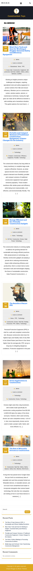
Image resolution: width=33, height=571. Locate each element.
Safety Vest (13, 468)
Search (5, 509)
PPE (23, 66)
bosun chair (9, 70)
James (17, 59)
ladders (18, 72)
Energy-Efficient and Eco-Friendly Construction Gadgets (19, 222)
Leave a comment (17, 63)
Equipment (23, 70)
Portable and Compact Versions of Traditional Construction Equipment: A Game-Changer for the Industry (16, 136)
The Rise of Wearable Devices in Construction (19, 449)
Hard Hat (21, 321)
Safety (23, 72)
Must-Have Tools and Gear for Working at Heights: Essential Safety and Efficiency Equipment (16, 50)
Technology (17, 152)
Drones (22, 239)
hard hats (13, 72)
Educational (13, 66)
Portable (16, 157)
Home (19, 66)
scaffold (19, 73)
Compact (10, 155)
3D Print (9, 239)
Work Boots (25, 468)
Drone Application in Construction (18, 381)
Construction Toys (16, 16)
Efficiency (23, 155)
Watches (19, 468)
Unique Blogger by (16, 569)
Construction (16, 70)
